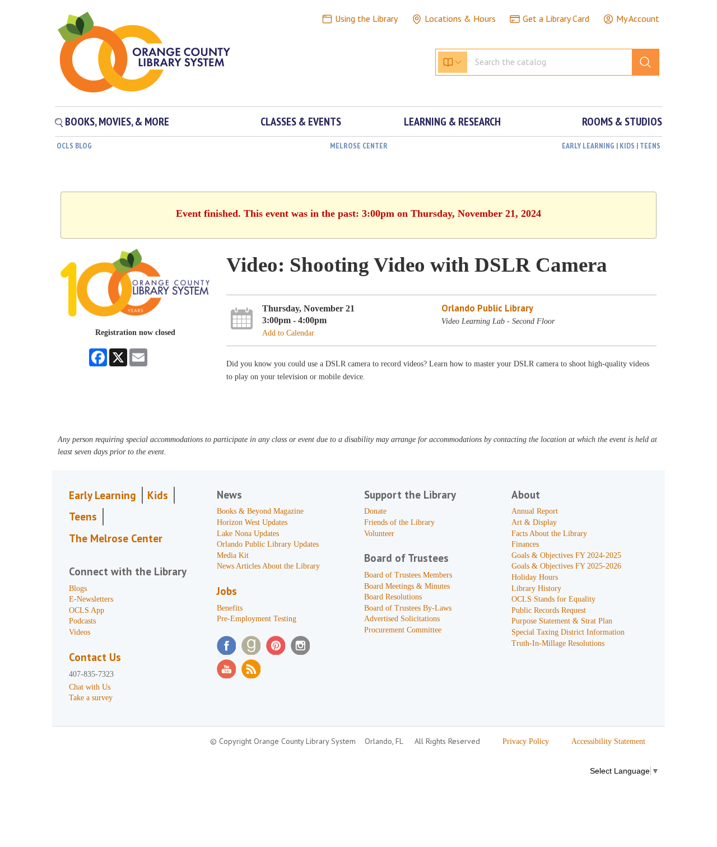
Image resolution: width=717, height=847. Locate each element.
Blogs (78, 588)
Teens (83, 516)
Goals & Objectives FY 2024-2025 (566, 555)
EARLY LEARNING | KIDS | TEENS (611, 146)
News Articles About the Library (268, 566)
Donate (375, 511)
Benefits (230, 608)
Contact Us (95, 657)
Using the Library (366, 18)
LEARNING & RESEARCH (452, 121)
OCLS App (86, 610)
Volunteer (379, 533)
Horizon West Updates (252, 522)
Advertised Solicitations (402, 619)
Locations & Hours (460, 18)
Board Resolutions (393, 597)
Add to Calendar (288, 333)
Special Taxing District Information (568, 632)
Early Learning (102, 495)
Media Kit (233, 555)
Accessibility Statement (608, 741)
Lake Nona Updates (248, 533)
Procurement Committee (402, 630)
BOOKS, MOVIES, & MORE (116, 121)
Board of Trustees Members (408, 575)
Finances (525, 544)
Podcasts (82, 621)
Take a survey (91, 698)
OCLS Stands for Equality (553, 599)
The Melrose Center (115, 538)
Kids (157, 495)
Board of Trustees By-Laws (407, 608)
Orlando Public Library (487, 308)
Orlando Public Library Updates (268, 544)
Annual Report (534, 511)
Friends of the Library (399, 522)
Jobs (227, 591)
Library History (536, 588)
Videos (79, 632)
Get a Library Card (556, 18)
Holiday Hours (534, 577)
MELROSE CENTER (359, 146)
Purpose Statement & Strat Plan (561, 621)
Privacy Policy (525, 741)
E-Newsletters (91, 599)
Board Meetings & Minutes (407, 586)
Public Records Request (548, 610)
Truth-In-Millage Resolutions (557, 643)
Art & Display (534, 522)
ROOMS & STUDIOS (622, 121)
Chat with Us (89, 687)
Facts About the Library (549, 533)
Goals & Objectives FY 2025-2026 (566, 566)
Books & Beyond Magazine (260, 511)
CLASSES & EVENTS (300, 121)
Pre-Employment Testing (256, 619)
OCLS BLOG (74, 146)
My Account (637, 18)
